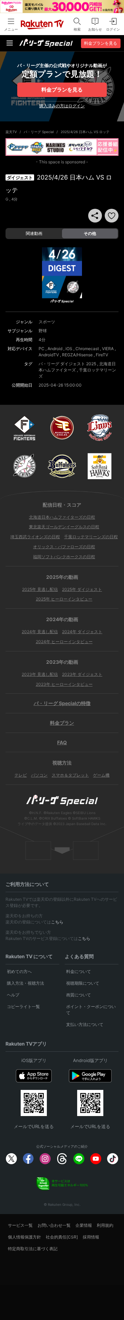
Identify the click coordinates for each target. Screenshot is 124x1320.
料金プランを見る (62, 89)
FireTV (102, 354)
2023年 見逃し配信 (40, 674)
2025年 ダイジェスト (82, 589)
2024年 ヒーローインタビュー (64, 641)
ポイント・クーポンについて (91, 1009)
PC (41, 348)
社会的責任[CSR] (62, 1237)
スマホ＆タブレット (70, 775)
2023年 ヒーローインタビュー (64, 684)
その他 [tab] (90, 233)
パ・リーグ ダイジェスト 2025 (67, 363)
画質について (78, 994)
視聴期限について (82, 983)
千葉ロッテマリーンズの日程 (91, 536)
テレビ (20, 775)
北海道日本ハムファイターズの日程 (62, 517)
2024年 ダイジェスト (82, 631)
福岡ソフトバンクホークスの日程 (64, 556)
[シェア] (95, 216)
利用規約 (105, 1225)
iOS (68, 348)
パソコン (39, 775)
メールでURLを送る (34, 1126)
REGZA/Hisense (77, 354)
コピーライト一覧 (23, 1006)
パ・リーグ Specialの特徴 (62, 703)
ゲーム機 (101, 775)
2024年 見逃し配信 (40, 631)
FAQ (62, 742)
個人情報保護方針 (24, 1237)
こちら (57, 921)
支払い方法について (84, 1024)
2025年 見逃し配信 (40, 589)
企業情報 (83, 1225)
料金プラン (62, 723)
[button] (111, 216)
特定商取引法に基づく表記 (33, 1248)
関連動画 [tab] (34, 233)
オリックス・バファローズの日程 (64, 546)
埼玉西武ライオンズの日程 (35, 536)
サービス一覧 (20, 1225)
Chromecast (87, 348)
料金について (78, 971)
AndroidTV (49, 354)
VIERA (108, 348)
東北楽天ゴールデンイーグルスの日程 (64, 526)
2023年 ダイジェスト (82, 674)
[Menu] (9, 43)
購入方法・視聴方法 (25, 983)
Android (55, 348)
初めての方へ (19, 971)
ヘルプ (13, 994)
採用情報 (91, 1237)
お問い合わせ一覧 (54, 1225)
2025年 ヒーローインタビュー (64, 599)
